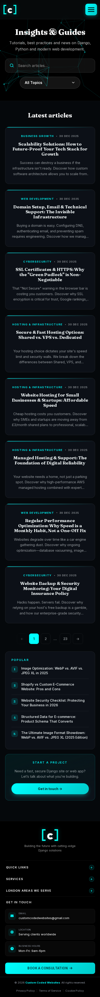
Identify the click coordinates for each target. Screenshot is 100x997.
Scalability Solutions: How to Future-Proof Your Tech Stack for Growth (50, 149)
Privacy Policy (25, 990)
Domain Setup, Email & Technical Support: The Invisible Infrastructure (50, 212)
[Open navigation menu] (91, 9)
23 (65, 639)
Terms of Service (50, 990)
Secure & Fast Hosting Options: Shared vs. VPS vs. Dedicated (50, 335)
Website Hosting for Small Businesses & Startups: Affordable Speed (50, 400)
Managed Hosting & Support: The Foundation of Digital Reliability (50, 460)
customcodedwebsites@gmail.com (44, 918)
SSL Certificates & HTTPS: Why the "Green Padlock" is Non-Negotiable (50, 274)
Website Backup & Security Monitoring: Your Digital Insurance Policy (50, 588)
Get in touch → (50, 789)
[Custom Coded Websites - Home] (10, 9)
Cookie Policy (74, 990)
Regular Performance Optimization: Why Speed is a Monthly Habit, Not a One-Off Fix (50, 525)
